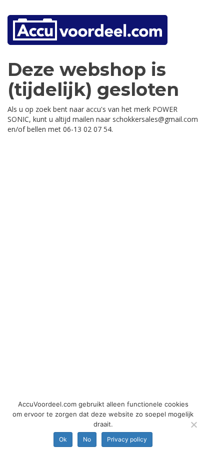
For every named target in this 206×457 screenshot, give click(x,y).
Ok (63, 439)
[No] (193, 425)
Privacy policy (127, 439)
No (87, 439)
